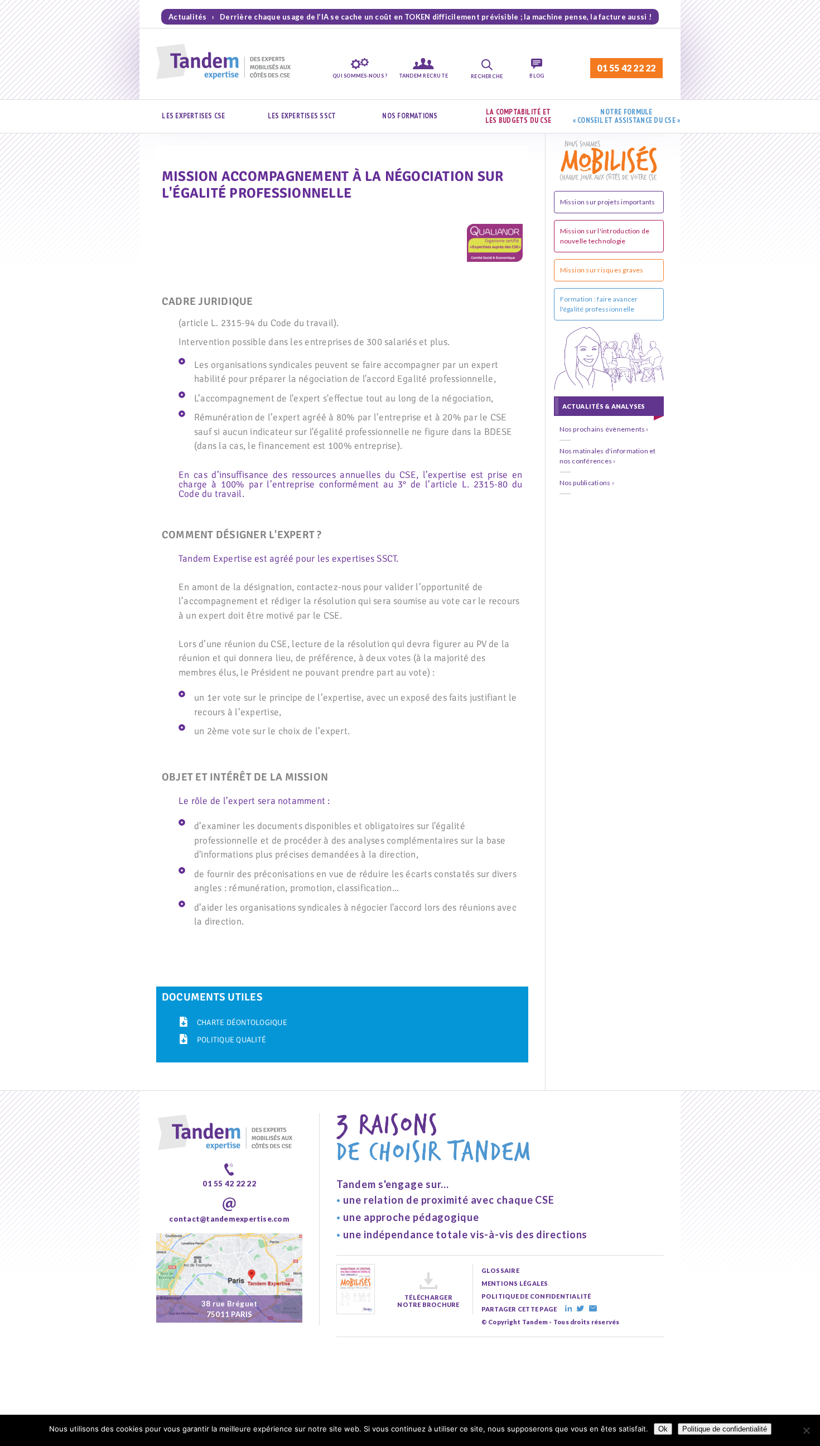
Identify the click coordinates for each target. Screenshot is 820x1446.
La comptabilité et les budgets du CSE (518, 116)
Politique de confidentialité (724, 1429)
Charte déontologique (242, 1022)
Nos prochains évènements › (604, 429)
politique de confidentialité (536, 1296)
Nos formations (409, 116)
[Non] (806, 1430)
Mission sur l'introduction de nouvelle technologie (605, 236)
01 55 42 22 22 (626, 68)
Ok (663, 1429)
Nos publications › (586, 482)
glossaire (500, 1270)
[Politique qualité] (184, 1039)
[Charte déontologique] (184, 1022)
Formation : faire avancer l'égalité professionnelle (599, 304)
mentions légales (514, 1283)
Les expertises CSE (193, 116)
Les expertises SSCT (302, 116)
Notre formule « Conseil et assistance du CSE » (627, 116)
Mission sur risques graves (602, 270)
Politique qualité (231, 1040)
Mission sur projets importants (607, 202)
